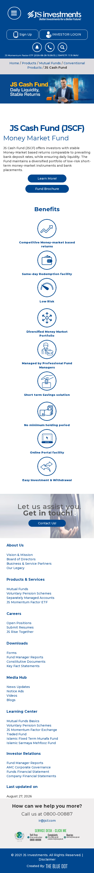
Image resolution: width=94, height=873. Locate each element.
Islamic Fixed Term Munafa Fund (32, 739)
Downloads (17, 643)
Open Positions (19, 623)
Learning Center (22, 711)
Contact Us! (47, 523)
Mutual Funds (50, 63)
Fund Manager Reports (25, 657)
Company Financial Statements (31, 776)
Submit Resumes (20, 627)
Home (14, 63)
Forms (12, 653)
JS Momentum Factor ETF (27, 602)
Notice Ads (15, 691)
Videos (12, 696)
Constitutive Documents (26, 662)
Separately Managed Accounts (30, 598)
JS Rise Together (20, 632)
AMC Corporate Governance (29, 767)
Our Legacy (15, 568)
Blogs (11, 700)
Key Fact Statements (23, 666)
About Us (15, 545)
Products (29, 63)
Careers (14, 614)
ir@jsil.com (47, 821)
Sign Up (25, 34)
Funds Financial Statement (28, 772)
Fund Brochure (47, 189)
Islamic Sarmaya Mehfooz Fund (31, 743)
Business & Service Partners (29, 564)
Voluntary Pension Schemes (29, 593)
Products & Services (26, 579)
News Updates (18, 687)
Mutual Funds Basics (23, 721)
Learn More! (47, 178)
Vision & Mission (20, 555)
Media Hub (17, 677)
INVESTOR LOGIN (66, 34)
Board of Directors (21, 559)
